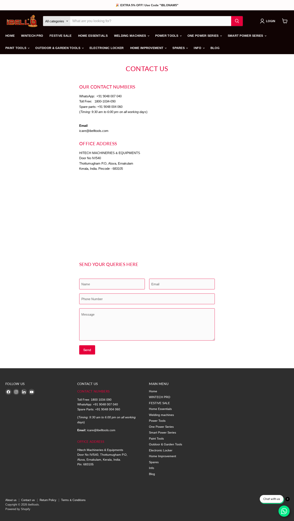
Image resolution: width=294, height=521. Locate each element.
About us (11, 500)
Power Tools (167, 35)
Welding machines (130, 35)
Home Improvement (147, 48)
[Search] (237, 21)
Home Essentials (93, 35)
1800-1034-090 (105, 101)
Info (198, 48)
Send (87, 350)
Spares (179, 48)
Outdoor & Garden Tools (58, 48)
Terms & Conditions (73, 500)
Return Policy (48, 500)
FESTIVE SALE (60, 35)
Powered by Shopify (17, 509)
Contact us (28, 500)
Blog (215, 48)
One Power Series (203, 35)
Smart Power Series (246, 35)
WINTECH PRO (32, 35)
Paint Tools (16, 48)
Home (10, 35)
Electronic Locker (107, 48)
